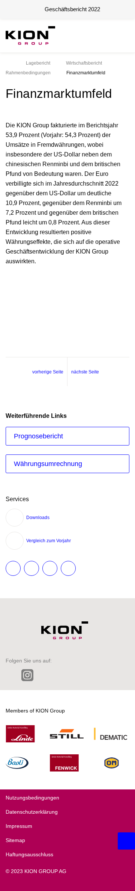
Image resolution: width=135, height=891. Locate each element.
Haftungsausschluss (29, 854)
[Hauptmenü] (121, 35)
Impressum (19, 826)
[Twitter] (44, 675)
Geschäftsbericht (72, 9)
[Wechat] (76, 675)
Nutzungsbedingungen (32, 798)
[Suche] (103, 35)
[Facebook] (60, 675)
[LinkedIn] (10, 675)
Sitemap (15, 840)
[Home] (8, 63)
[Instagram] (27, 676)
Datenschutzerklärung (32, 812)
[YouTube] (107, 675)
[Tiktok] (91, 675)
